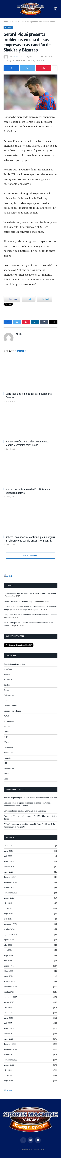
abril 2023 (8, 1023)
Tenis (6, 778)
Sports (6, 773)
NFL (5, 763)
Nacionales (8, 752)
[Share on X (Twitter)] (27, 68)
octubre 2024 (9, 929)
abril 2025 (8, 918)
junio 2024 (8, 950)
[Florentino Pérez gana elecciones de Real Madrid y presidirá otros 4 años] (30, 422)
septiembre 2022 (10, 1059)
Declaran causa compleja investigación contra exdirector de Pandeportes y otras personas (28, 804)
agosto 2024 (9, 939)
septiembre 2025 (10, 892)
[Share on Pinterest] (43, 68)
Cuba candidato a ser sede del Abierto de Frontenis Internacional (30, 593)
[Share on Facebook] (11, 68)
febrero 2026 (9, 866)
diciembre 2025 (10, 877)
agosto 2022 (9, 1065)
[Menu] (5, 9)
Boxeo (6, 690)
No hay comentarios (22, 61)
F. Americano (9, 721)
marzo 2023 (8, 1028)
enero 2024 (8, 976)
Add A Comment (30, 555)
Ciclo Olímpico (10, 695)
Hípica (6, 742)
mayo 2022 (8, 1080)
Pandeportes (9, 768)
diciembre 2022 (10, 1044)
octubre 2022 (9, 1054)
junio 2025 (8, 908)
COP (6, 700)
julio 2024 (8, 945)
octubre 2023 (9, 992)
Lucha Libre (8, 747)
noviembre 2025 (10, 882)
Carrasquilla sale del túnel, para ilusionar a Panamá (25, 811)
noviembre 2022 (10, 1049)
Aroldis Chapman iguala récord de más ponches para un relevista (30, 797)
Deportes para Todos (12, 711)
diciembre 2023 (10, 981)
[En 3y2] (8, 575)
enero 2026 (8, 872)
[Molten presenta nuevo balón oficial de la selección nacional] (30, 470)
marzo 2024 (8, 966)
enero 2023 (8, 1039)
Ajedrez (7, 674)
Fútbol (8, 27)
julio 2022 (8, 1070)
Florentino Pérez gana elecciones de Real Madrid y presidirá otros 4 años (28, 443)
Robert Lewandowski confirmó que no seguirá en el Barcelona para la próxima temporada (30, 538)
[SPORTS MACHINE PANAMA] (31, 9)
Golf (5, 737)
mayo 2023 (8, 1018)
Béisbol (7, 685)
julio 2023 (8, 1007)
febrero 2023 (9, 1033)
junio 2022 (8, 1075)
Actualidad (8, 669)
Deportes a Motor (11, 705)
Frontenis (7, 726)
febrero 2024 (9, 971)
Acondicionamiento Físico (14, 664)
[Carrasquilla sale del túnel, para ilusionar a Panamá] (30, 374)
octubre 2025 (9, 887)
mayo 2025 (8, 913)
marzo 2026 (8, 861)
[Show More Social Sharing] (54, 68)
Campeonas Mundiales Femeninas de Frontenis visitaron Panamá (30, 614)
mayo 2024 (8, 955)
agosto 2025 (9, 898)
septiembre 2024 (10, 934)
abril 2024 (8, 960)
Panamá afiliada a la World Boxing (18, 601)
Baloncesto (8, 679)
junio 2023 (8, 1012)
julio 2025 (8, 903)
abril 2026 (8, 856)
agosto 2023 (9, 1002)
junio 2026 (8, 845)
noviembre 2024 (10, 924)
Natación (7, 758)
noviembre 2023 (10, 986)
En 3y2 (6, 716)
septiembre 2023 (10, 997)
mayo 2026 (8, 851)
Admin (15, 57)
